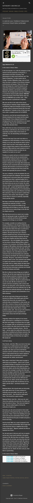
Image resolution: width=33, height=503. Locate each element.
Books (11, 11)
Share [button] (4, 475)
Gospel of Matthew (10, 477)
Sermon (27, 477)
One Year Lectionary (19, 477)
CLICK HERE (9, 456)
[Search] (29, 2)
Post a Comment (7, 485)
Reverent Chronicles (11, 6)
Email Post (8, 475)
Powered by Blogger (18, 495)
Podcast (5, 11)
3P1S (25, 11)
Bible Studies (19, 11)
